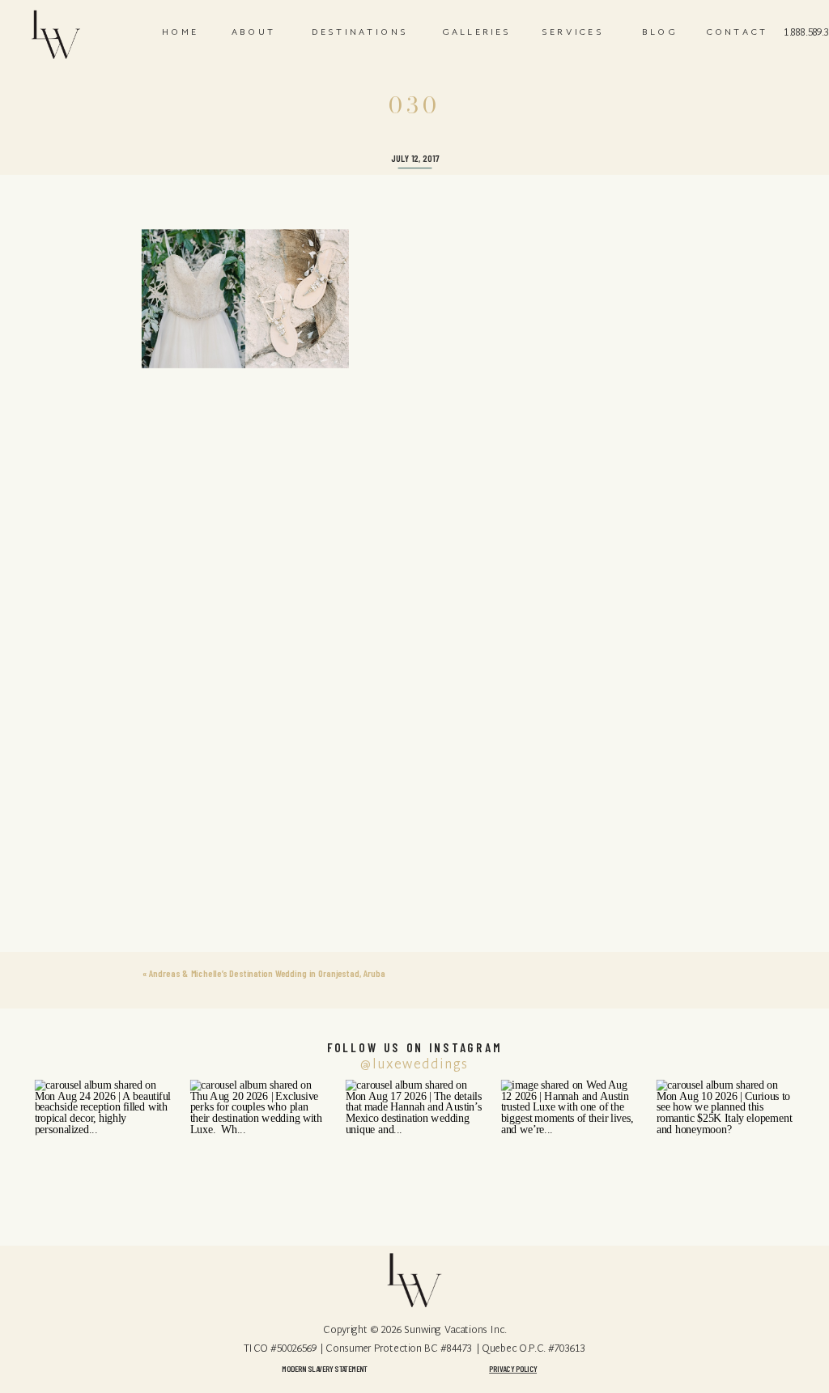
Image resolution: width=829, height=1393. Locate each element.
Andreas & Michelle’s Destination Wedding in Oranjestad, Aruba (266, 973)
